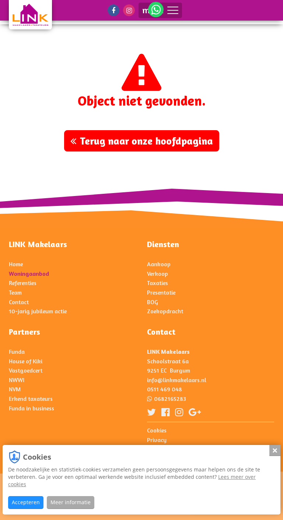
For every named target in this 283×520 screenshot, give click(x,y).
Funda (17, 351)
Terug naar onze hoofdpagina (146, 141)
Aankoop (159, 264)
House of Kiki (25, 361)
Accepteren (26, 502)
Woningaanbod (29, 273)
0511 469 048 (164, 389)
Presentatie (161, 292)
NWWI (16, 380)
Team (15, 292)
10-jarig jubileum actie (38, 311)
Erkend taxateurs (31, 398)
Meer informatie (70, 502)
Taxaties (157, 282)
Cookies (157, 430)
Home (16, 264)
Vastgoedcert (25, 370)
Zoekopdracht (165, 311)
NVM (15, 389)
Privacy (157, 440)
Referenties (22, 282)
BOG (152, 302)
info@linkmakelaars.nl (176, 380)
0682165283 (170, 398)
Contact (19, 302)
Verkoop (157, 273)
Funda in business (31, 408)
